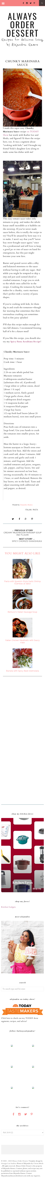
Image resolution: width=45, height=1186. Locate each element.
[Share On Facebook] (19, 519)
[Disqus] (22, 710)
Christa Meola (38, 1163)
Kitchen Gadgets (8, 907)
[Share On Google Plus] (25, 519)
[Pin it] (32, 519)
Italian (28, 510)
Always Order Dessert (22, 24)
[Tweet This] (12, 519)
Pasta (35, 510)
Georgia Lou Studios (8, 1163)
